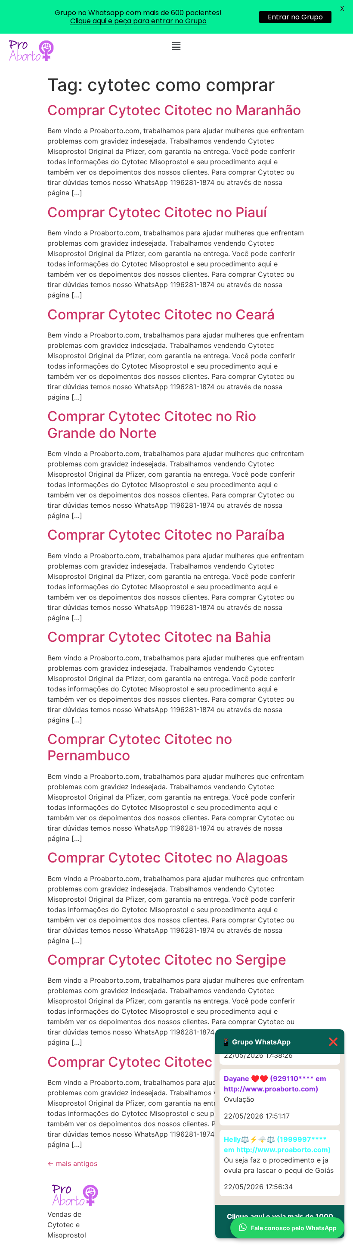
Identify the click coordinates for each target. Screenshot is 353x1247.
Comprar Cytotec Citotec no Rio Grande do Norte (151, 424)
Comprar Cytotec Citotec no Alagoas (167, 857)
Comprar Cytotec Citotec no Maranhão (174, 110)
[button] (176, 46)
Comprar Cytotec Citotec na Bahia (159, 636)
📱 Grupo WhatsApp (280, 1041)
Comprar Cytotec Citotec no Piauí (157, 212)
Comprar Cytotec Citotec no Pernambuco (139, 747)
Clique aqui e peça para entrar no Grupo (138, 21)
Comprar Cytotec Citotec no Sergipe (166, 959)
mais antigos (72, 1163)
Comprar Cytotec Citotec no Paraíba (166, 534)
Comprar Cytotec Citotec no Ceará (161, 314)
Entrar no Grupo (295, 17)
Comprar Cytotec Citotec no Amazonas (175, 1061)
